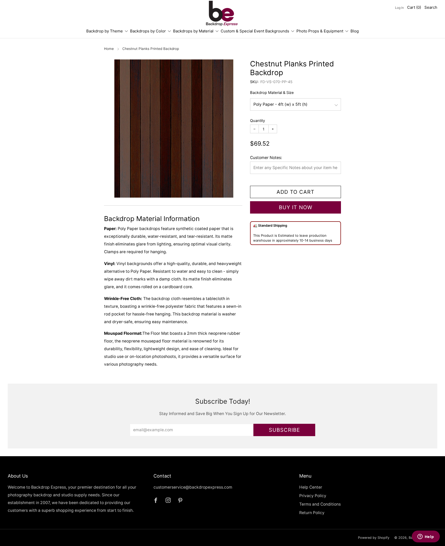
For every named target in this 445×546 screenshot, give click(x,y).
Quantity (257, 120)
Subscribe (284, 430)
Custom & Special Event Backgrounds (255, 31)
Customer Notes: (266, 157)
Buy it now (295, 207)
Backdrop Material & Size (272, 92)
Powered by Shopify (373, 538)
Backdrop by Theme (104, 31)
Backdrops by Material (193, 31)
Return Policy (311, 512)
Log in (399, 8)
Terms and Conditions (320, 504)
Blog (354, 31)
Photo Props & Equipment (319, 31)
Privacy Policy (312, 495)
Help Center (310, 487)
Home (109, 49)
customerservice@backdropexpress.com (192, 487)
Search (430, 7)
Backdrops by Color (148, 31)
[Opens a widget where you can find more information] (426, 537)
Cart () (414, 7)
